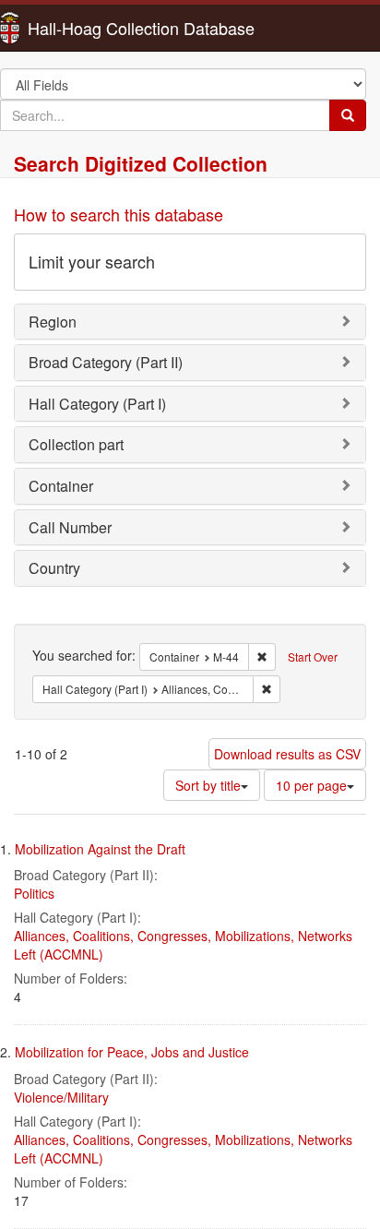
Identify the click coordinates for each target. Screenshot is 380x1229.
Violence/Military (61, 1097)
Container (61, 485)
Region (53, 321)
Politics (34, 893)
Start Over (313, 656)
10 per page (311, 785)
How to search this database (118, 214)
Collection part (76, 444)
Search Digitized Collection (140, 163)
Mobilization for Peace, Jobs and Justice (132, 1052)
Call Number (70, 527)
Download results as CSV (287, 754)
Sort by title (208, 785)
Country (54, 568)
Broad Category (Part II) (106, 362)
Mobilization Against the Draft (100, 849)
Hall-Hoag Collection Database (83, 28)
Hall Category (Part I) (97, 403)
